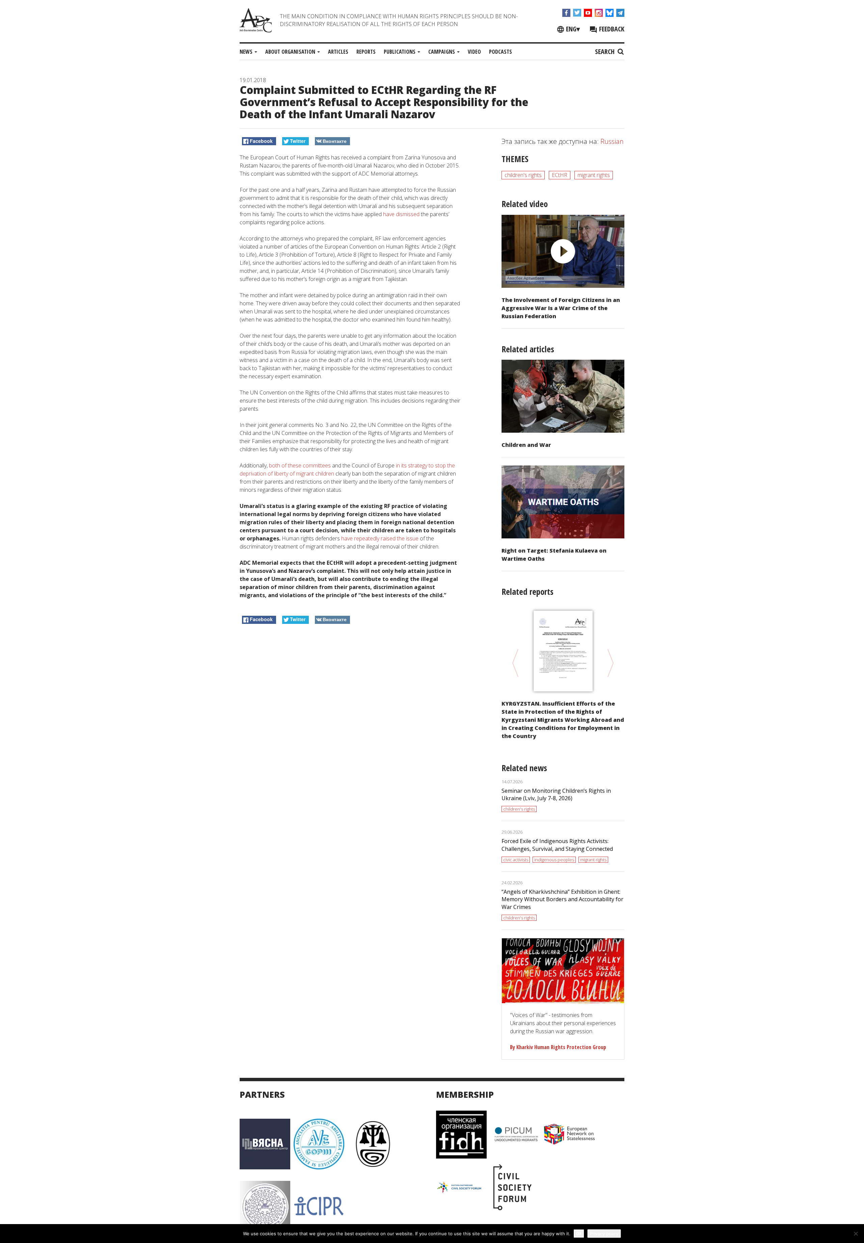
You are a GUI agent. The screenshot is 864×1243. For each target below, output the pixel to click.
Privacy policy (604, 1233)
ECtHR (559, 175)
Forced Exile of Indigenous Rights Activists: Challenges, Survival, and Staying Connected (557, 845)
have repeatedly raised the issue (379, 538)
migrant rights (593, 175)
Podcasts (500, 51)
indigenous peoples (554, 860)
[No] (855, 1233)
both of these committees (300, 465)
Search (605, 51)
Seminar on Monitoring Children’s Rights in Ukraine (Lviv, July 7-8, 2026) (556, 794)
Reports (366, 51)
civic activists (515, 860)
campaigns (442, 51)
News (247, 51)
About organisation (291, 51)
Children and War (526, 445)
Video (474, 51)
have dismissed (401, 214)
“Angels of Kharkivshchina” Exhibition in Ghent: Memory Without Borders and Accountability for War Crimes (562, 899)
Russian (612, 141)
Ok (579, 1233)
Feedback (610, 28)
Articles (338, 51)
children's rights (523, 175)
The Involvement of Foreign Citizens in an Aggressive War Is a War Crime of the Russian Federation (561, 308)
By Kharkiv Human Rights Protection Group (558, 1047)
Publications (400, 51)
